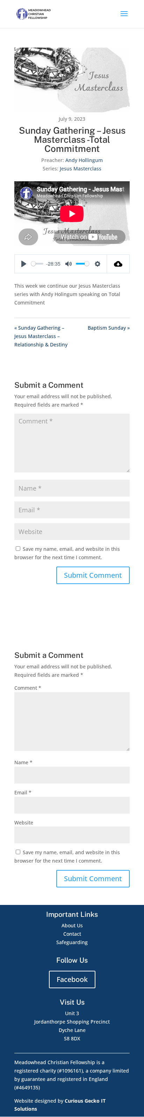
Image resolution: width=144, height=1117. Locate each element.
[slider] (37, 263)
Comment (27, 687)
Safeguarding (72, 942)
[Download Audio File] (118, 263)
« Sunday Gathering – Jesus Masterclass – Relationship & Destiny (40, 336)
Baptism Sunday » (109, 327)
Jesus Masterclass (80, 168)
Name (23, 762)
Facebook (72, 979)
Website (23, 822)
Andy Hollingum (84, 160)
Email (22, 792)
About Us (72, 925)
